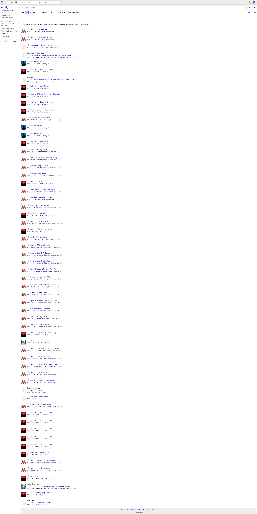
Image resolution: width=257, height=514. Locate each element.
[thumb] (27, 12)
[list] (23, 12)
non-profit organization (10, 31)
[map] (34, 12)
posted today (6, 15)
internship (5, 33)
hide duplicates (7, 18)
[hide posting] (59, 31)
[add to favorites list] (28, 29)
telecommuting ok (8, 29)
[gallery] (30, 12)
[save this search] (254, 7)
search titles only (8, 11)
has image (5, 13)
